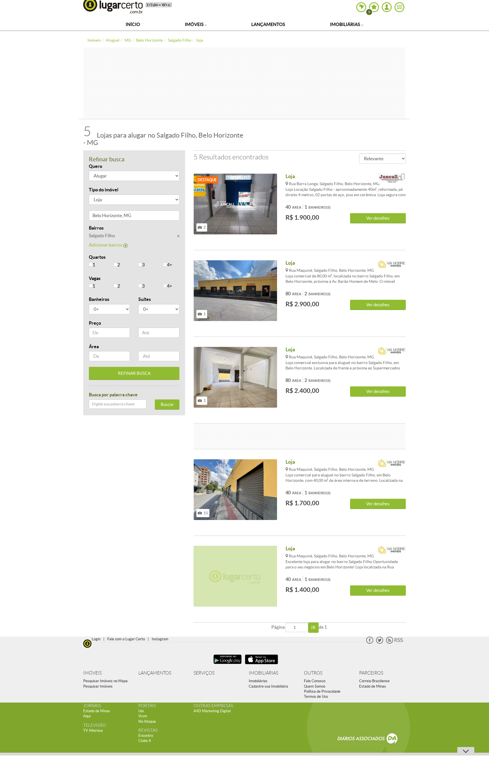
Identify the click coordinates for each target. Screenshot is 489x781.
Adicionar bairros (106, 244)
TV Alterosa (93, 730)
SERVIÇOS (204, 673)
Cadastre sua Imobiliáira (268, 686)
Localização (101, 216)
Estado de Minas (372, 686)
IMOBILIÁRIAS (263, 673)
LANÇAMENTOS (154, 673)
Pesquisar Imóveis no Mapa (105, 681)
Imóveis (195, 24)
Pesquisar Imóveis (98, 686)
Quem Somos (314, 686)
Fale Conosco (314, 681)
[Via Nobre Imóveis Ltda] (391, 265)
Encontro (145, 735)
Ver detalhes (378, 218)
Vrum (142, 716)
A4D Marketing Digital (212, 711)
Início (133, 24)
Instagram (160, 639)
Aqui (87, 716)
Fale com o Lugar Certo (126, 639)
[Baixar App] (227, 665)
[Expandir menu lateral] (399, 7)
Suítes (144, 299)
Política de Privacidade (322, 691)
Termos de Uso (316, 696)
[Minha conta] (387, 7)
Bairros (96, 227)
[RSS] (394, 642)
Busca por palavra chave (113, 394)
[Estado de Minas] (158, 4)
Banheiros (99, 299)
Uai (141, 711)
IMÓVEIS (92, 673)
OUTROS (313, 673)
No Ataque (147, 721)
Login (96, 639)
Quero (95, 166)
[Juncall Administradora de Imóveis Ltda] (391, 178)
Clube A (144, 741)
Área (94, 346)
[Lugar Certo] (87, 643)
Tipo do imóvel (103, 189)
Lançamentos (268, 24)
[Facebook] (369, 642)
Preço (95, 323)
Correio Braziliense (374, 681)
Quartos (97, 257)
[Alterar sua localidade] (361, 7)
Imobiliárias (345, 24)
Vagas (94, 278)
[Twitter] (379, 642)
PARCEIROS (371, 673)
